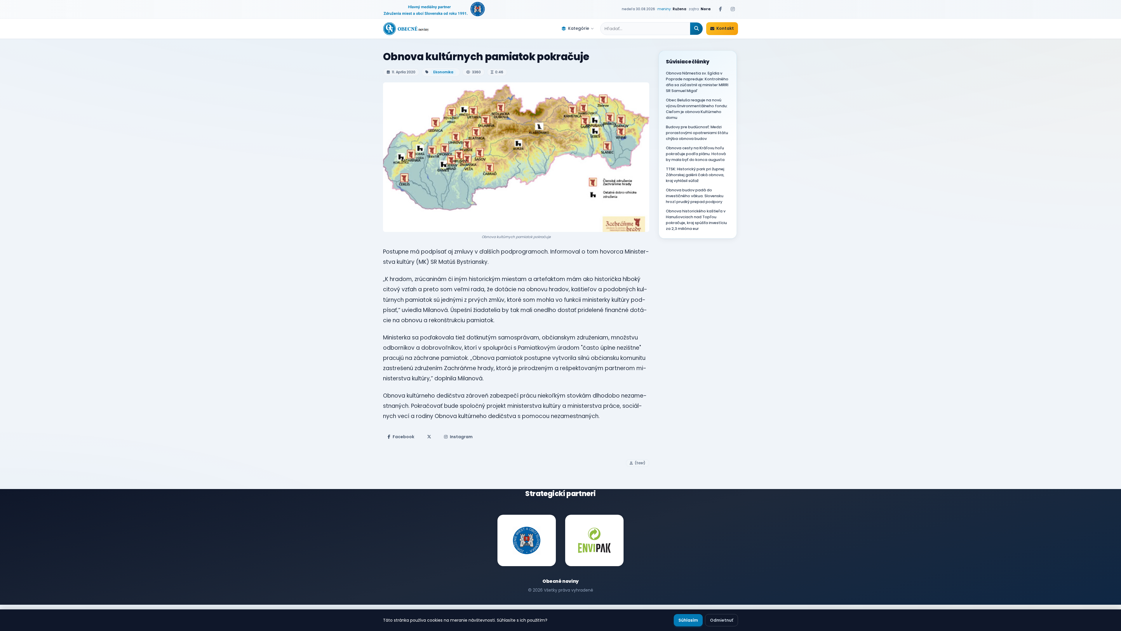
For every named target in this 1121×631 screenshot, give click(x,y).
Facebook (403, 437)
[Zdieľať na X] (429, 437)
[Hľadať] (696, 28)
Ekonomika (443, 72)
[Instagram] (732, 9)
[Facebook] (720, 9)
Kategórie (578, 28)
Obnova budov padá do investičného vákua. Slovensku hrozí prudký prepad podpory (694, 196)
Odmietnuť (721, 620)
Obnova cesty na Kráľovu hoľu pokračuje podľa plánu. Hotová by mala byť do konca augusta (696, 153)
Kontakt (725, 28)
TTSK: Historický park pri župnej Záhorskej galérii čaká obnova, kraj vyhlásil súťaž (695, 175)
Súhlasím (688, 620)
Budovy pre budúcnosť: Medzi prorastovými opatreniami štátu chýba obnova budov (697, 132)
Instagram (461, 437)
